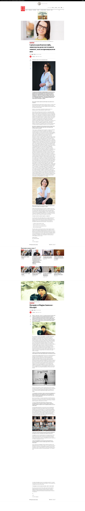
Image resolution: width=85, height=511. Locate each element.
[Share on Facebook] (30, 62)
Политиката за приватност (15, 0)
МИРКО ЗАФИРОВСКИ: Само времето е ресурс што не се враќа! (58, 257)
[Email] (32, 54)
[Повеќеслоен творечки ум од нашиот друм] (37, 269)
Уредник (34, 56)
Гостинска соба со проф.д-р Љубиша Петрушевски (47, 257)
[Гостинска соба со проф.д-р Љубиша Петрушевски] (48, 252)
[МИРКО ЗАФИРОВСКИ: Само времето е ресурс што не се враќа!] (59, 252)
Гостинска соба (36, 241)
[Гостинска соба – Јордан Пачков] (26, 269)
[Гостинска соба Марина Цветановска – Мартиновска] (48, 269)
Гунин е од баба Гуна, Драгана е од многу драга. (58, 274)
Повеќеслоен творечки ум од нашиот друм (36, 274)
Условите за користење (21, 0)
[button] (33, 54)
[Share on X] (31, 54)
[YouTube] (61, 7)
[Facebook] (60, 7)
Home (30, 41)
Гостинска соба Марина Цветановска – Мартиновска (47, 274)
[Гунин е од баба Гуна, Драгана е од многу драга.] (59, 269)
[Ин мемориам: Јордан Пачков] (26, 252)
